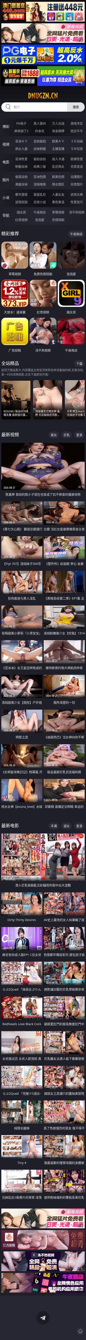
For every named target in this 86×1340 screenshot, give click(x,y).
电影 (5, 162)
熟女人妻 (21, 149)
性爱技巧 (77, 202)
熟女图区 (58, 184)
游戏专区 (77, 123)
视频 (5, 144)
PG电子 (21, 123)
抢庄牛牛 (77, 131)
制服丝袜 (21, 166)
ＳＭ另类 (77, 149)
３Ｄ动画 (77, 141)
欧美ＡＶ (58, 141)
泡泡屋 (39, 220)
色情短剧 (58, 220)
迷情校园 (21, 202)
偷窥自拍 (21, 177)
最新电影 (10, 826)
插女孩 (21, 212)
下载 (79, 363)
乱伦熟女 (58, 166)
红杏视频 (21, 220)
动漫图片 (77, 177)
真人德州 (40, 123)
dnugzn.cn (43, 95)
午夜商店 (40, 212)
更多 (79, 435)
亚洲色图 (40, 177)
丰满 (54, 826)
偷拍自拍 (40, 159)
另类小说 (40, 202)
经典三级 (40, 166)
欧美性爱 (77, 159)
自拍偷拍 (40, 141)
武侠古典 (77, 194)
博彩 (5, 126)
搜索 (76, 107)
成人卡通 (58, 159)
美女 (54, 435)
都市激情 (21, 194)
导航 (5, 215)
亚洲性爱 (21, 159)
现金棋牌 (58, 131)
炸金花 (39, 131)
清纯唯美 (40, 184)
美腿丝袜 (21, 184)
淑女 (67, 826)
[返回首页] (80, 1331)
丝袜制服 (40, 149)
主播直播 (58, 149)
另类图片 (77, 184)
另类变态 (77, 166)
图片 (5, 179)
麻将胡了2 (21, 131)
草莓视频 (58, 212)
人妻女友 (58, 194)
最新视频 (10, 435)
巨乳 (67, 435)
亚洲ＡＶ (21, 141)
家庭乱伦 (40, 194)
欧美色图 (58, 177)
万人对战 (58, 123)
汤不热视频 (76, 212)
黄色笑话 (58, 202)
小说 (5, 197)
